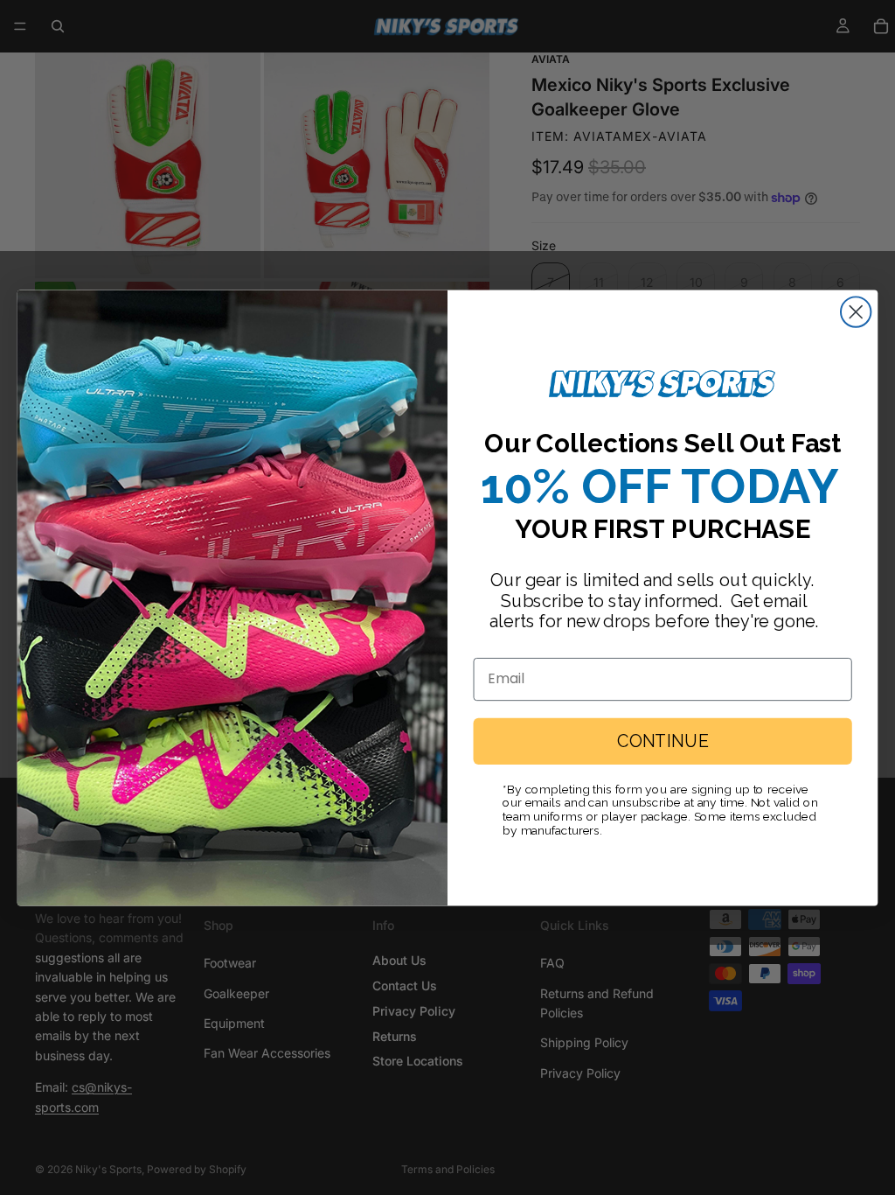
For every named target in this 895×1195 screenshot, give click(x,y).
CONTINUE (662, 740)
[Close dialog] (856, 311)
